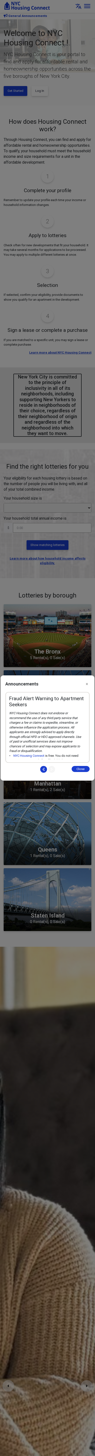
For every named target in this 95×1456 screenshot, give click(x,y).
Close (80, 769)
